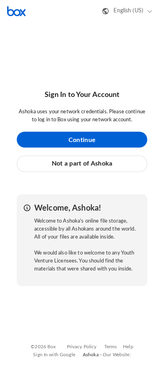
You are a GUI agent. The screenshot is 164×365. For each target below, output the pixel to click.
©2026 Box (43, 346)
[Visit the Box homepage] (16, 11)
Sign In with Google (54, 354)
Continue (82, 140)
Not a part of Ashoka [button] (82, 163)
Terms (110, 346)
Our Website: (117, 354)
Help (128, 346)
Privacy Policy (82, 346)
